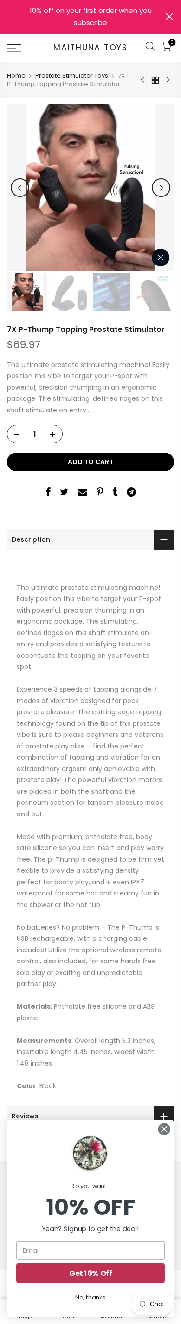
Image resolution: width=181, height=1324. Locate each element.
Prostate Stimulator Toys (71, 76)
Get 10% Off (90, 1273)
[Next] (161, 187)
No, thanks (90, 1297)
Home (16, 76)
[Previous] (20, 187)
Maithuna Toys (90, 48)
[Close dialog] (164, 1129)
